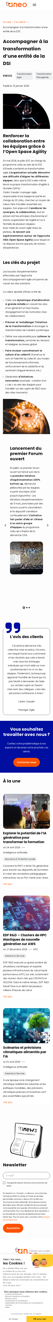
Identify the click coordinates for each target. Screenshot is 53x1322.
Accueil (7, 22)
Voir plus (7, 884)
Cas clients (20, 22)
